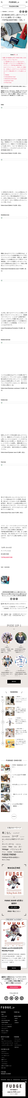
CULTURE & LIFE (5, 1049)
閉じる (15, 55)
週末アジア (4, 1059)
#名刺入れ (20, 595)
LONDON (17, 1022)
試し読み (14, 907)
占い (20, 847)
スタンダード (4, 1028)
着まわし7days (4, 1030)
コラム (3, 1057)
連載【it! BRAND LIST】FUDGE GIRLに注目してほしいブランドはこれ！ (14, 59)
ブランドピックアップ (6, 1024)
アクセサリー (4, 1033)
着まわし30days (6, 860)
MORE (14, 968)
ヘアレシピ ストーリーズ (7, 1043)
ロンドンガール (8, 844)
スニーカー (22, 836)
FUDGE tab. (17, 1012)
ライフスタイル (5, 1053)
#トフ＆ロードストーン (15, 594)
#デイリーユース (5, 594)
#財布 (24, 595)
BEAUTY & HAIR (5, 1037)
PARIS (16, 1020)
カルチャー (4, 1051)
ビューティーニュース (6, 1041)
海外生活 (17, 1047)
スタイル (18, 844)
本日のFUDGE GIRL (6, 836)
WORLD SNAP (17, 1016)
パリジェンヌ (15, 849)
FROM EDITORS (16, 1079)
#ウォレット (15, 592)
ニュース (3, 1018)
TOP (2, 614)
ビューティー (18, 1041)
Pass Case (7, 82)
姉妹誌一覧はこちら (13, 911)
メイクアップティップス (7, 1045)
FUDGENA (9, 852)
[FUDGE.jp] (14, 2)
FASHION (6, 614)
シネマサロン (4, 1064)
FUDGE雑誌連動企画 (18, 852)
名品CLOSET (4, 1016)
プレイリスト (4, 1061)
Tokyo (10, 847)
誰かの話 (3, 1068)
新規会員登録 (14, 987)
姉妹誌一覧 (9, 1079)
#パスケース (23, 594)
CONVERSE (4, 847)
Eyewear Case (8, 81)
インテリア (16, 833)
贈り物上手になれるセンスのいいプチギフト (14, 604)
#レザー (16, 595)
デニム (4, 852)
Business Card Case (10, 79)
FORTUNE (3, 1072)
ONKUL (15, 847)
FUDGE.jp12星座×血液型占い (11, 857)
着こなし (6, 832)
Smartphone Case (10, 77)
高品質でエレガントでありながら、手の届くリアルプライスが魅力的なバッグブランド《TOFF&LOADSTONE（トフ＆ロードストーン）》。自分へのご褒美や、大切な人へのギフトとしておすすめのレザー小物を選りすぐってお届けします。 (15, 67)
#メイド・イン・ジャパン (8, 595)
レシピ (16, 1043)
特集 (10, 614)
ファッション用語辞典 (6, 1026)
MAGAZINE (3, 1079)
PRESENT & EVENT (6, 1074)
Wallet (6, 75)
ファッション (18, 1039)
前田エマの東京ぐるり (6, 1066)
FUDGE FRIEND (9, 854)
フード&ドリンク (5, 1055)
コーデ (15, 836)
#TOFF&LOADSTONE (7, 592)
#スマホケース (21, 592)
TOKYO (16, 1018)
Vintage (5, 849)
